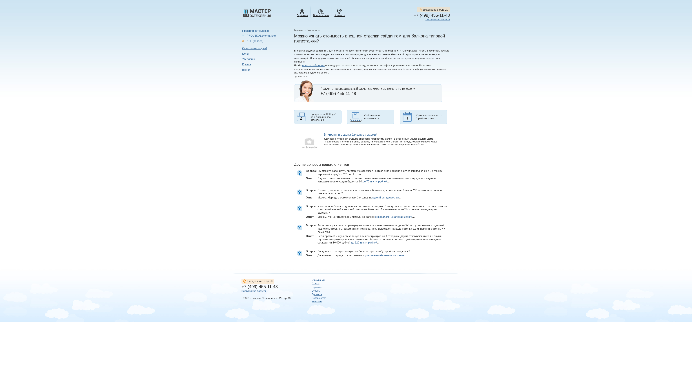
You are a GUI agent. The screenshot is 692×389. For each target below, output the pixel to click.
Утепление (249, 59)
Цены (245, 53)
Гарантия (316, 287)
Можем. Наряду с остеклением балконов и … (360, 197)
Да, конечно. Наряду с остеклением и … (362, 255)
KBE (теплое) (255, 41)
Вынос (246, 69)
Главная (298, 30)
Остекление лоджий (254, 48)
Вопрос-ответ (314, 30)
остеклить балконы (313, 65)
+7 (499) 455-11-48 (432, 15)
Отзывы (316, 290)
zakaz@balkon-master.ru (437, 19)
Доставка (317, 294)
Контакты (317, 301)
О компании (318, 280)
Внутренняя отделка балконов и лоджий (350, 134)
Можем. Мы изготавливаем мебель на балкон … (366, 216)
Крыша (246, 64)
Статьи (315, 283)
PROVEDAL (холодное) (261, 35)
